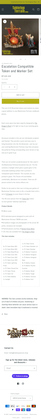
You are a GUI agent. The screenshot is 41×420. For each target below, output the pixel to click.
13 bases (9, 194)
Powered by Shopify (22, 414)
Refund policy (33, 414)
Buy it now (20, 101)
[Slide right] (25, 59)
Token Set (25, 199)
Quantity (4, 83)
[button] (2, 9)
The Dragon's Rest (28, 232)
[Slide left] (15, 59)
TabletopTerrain (13, 414)
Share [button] (6, 314)
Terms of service (26, 417)
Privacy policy (16, 417)
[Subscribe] (34, 368)
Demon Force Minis (28, 229)
